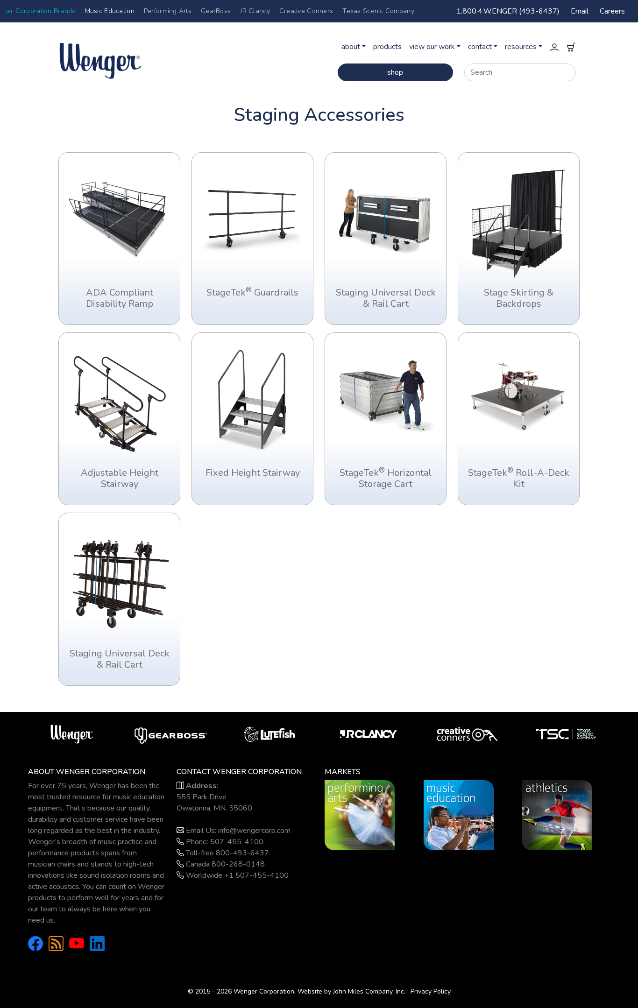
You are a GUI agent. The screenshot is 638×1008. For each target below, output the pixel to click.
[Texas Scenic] (566, 733)
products (387, 47)
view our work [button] (432, 47)
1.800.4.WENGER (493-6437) (508, 11)
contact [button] (480, 47)
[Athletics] (557, 815)
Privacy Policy (431, 991)
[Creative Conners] (467, 733)
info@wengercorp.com (254, 830)
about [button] (350, 47)
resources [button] (521, 47)
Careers (612, 11)
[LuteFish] (269, 733)
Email (579, 11)
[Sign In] (554, 46)
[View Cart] (571, 46)
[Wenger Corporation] (130, 55)
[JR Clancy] (368, 733)
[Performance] (360, 815)
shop (395, 72)
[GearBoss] (171, 733)
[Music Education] (459, 815)
